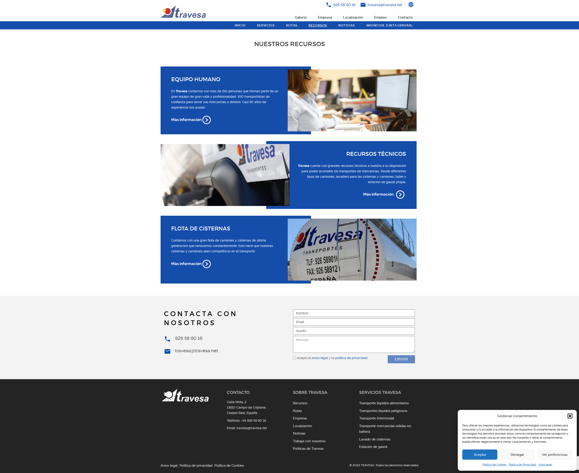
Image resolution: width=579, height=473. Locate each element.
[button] (570, 416)
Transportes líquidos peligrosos (383, 411)
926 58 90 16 (344, 5)
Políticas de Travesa (308, 449)
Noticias (346, 25)
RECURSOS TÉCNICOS (376, 154)
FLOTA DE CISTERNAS (200, 228)
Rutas (291, 25)
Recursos (317, 25)
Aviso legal (545, 464)
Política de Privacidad (522, 464)
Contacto (405, 17)
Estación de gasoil (373, 447)
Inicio (240, 25)
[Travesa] (183, 12)
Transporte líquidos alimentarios (384, 403)
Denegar (517, 455)
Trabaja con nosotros (309, 441)
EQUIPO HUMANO (195, 79)
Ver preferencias (554, 455)
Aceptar (480, 455)
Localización (353, 17)
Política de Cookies (494, 464)
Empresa (325, 17)
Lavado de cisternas (374, 439)
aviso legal (320, 358)
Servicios (266, 25)
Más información (186, 119)
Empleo (380, 17)
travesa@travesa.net (385, 5)
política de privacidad (351, 358)
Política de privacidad (196, 466)
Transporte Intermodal (376, 418)
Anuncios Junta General (389, 25)
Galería (300, 17)
